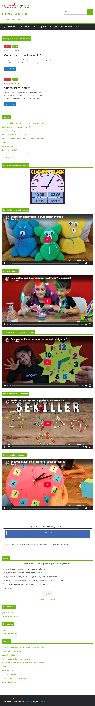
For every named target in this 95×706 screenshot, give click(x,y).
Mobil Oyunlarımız (28, 27)
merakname (15, 13)
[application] (47, 239)
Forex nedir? (6, 142)
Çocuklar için (10, 27)
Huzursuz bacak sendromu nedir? (15, 154)
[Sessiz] (86, 263)
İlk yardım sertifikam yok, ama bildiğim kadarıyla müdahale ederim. (31, 576)
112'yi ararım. (10, 588)
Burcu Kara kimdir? (9, 150)
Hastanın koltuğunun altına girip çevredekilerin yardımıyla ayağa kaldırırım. (34, 580)
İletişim (53, 27)
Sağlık (15, 46)
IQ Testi (43, 27)
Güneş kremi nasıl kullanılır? (22, 55)
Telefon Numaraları (9, 634)
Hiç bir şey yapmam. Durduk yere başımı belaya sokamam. (27, 584)
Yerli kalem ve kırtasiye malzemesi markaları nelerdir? (23, 138)
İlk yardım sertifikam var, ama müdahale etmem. (24, 573)
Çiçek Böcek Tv (7, 613)
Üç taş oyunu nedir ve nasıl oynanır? (16, 127)
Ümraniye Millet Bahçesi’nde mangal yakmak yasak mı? (23, 123)
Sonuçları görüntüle (47, 599)
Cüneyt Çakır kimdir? (10, 158)
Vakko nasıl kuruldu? (10, 146)
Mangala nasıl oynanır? (11, 131)
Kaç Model (6, 630)
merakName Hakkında (70, 27)
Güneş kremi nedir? (17, 88)
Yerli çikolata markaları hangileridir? (16, 135)
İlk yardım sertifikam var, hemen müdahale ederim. (25, 569)
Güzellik (7, 46)
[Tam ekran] (90, 263)
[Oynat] (5, 263)
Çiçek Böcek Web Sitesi (10, 616)
